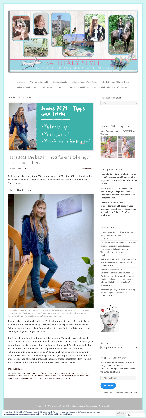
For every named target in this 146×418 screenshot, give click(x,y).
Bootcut (75, 373)
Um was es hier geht (39, 82)
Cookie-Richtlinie (66, 414)
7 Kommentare (88, 168)
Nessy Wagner (14, 378)
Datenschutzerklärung (79, 87)
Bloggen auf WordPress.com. (46, 406)
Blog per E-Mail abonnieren (113, 357)
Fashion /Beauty (60, 82)
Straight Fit (66, 378)
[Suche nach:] (119, 103)
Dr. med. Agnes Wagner (25, 376)
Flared (53, 376)
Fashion (47, 376)
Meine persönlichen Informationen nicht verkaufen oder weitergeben (84, 406)
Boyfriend (84, 373)
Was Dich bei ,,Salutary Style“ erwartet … (111, 87)
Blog (70, 373)
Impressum (47, 87)
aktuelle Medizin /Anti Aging (84, 82)
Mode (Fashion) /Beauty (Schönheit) (32, 373)
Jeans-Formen (67, 376)
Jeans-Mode (79, 376)
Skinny (57, 378)
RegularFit (25, 378)
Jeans (59, 376)
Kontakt (60, 87)
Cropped (11, 376)
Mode (87, 376)
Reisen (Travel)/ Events (27, 87)
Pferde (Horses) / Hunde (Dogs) (115, 82)
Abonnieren (108, 385)
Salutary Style (36, 378)
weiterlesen (15, 369)
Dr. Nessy (39, 376)
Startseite (21, 82)
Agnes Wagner (61, 373)
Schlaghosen (48, 378)
